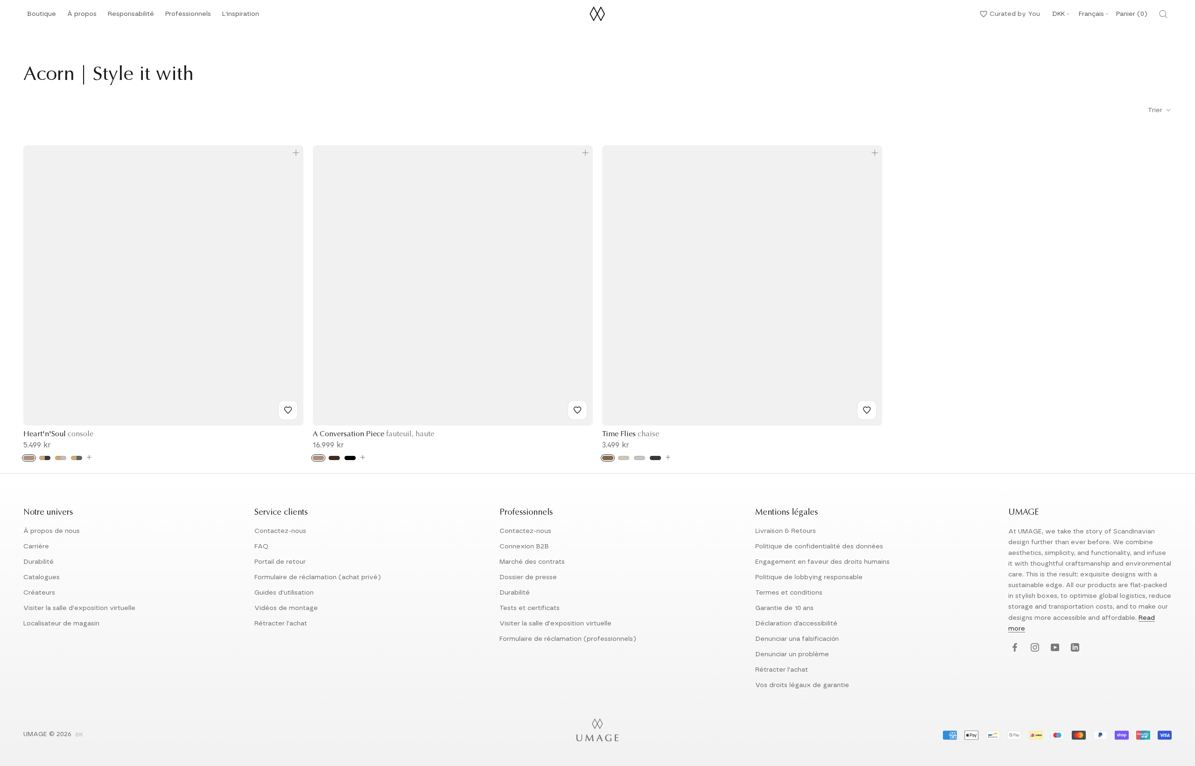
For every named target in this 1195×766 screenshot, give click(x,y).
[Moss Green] (76, 458)
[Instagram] (1033, 648)
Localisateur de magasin (61, 623)
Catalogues (41, 577)
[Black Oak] (350, 458)
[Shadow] (655, 458)
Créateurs (39, 592)
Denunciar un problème (792, 654)
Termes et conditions (788, 592)
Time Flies (630, 434)
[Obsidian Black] (44, 458)
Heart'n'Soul (58, 434)
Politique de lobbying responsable (809, 577)
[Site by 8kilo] (79, 735)
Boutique (41, 16)
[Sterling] (639, 458)
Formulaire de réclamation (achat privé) (317, 577)
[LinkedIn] (1073, 648)
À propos (82, 16)
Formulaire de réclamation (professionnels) (567, 639)
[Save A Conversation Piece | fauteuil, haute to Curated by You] (577, 410)
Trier (1156, 110)
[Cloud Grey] (60, 458)
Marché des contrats (532, 562)
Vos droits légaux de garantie (802, 685)
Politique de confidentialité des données (819, 546)
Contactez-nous (280, 531)
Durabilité (38, 562)
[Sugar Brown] (607, 458)
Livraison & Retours (785, 531)
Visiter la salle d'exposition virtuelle (79, 608)
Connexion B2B (524, 546)
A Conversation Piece (373, 434)
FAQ (261, 546)
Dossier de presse (528, 577)
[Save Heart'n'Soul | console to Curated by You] (288, 410)
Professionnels (188, 14)
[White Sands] (623, 458)
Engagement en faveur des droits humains (822, 562)
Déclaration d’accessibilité (796, 623)
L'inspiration (240, 16)
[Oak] (29, 458)
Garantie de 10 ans (784, 608)
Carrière (36, 546)
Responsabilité (131, 16)
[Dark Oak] (334, 458)
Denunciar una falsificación (797, 639)
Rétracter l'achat (280, 623)
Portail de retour (280, 562)
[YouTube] (1053, 648)
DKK (1058, 14)
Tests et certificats (529, 608)
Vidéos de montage (286, 608)
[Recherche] (1163, 14)
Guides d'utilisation (284, 592)
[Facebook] (1013, 648)
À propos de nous (51, 531)
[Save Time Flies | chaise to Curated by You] (867, 410)
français (1091, 14)
